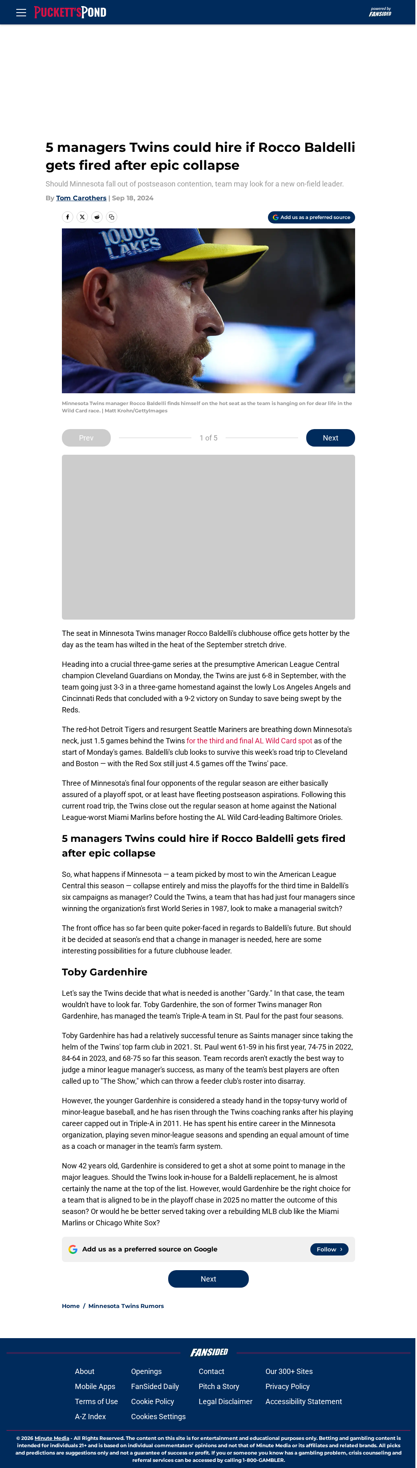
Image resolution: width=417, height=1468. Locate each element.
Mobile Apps (95, 1386)
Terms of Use (96, 1401)
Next (330, 438)
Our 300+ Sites (289, 1371)
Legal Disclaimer (225, 1401)
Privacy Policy (288, 1386)
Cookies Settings (158, 1416)
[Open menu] (21, 12)
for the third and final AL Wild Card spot (249, 740)
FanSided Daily (155, 1386)
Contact (211, 1371)
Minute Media (52, 1438)
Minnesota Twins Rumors (126, 1306)
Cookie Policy (152, 1401)
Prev (86, 438)
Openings (146, 1371)
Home (71, 1306)
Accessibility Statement (304, 1401)
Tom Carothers (81, 198)
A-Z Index (90, 1416)
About (84, 1371)
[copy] (111, 217)
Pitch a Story (219, 1386)
